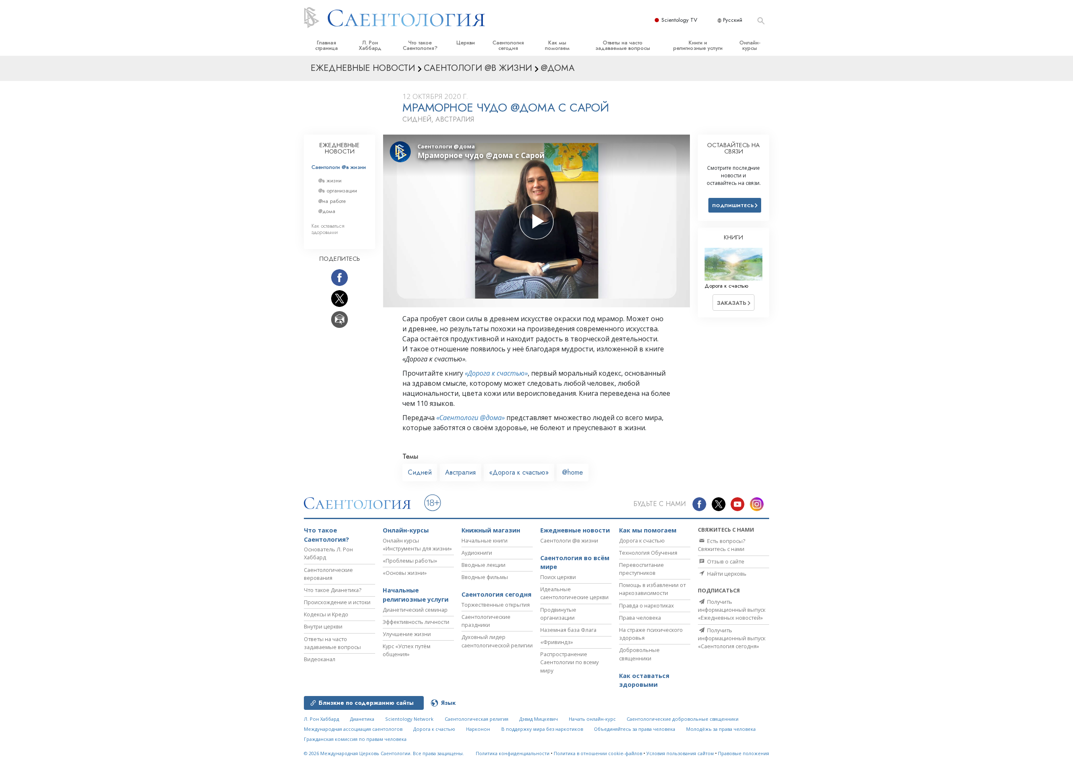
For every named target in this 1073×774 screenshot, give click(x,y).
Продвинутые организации (558, 613)
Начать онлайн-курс (592, 719)
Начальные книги (484, 540)
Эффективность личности (416, 622)
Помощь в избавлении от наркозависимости (652, 589)
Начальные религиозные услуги (415, 594)
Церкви (465, 43)
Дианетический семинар (415, 609)
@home (572, 472)
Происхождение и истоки (337, 602)
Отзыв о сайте (725, 561)
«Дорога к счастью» (496, 373)
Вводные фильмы (484, 577)
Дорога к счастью (642, 540)
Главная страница (326, 45)
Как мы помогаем (557, 45)
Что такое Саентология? (420, 45)
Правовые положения (743, 753)
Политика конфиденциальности (512, 753)
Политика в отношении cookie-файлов (598, 753)
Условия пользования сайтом (680, 753)
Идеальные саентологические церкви (574, 593)
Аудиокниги (476, 552)
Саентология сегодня (508, 45)
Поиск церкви (558, 577)
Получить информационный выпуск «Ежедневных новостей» (731, 609)
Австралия (460, 472)
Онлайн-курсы (749, 45)
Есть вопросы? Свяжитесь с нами (721, 545)
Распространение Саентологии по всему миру (569, 662)
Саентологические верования (328, 574)
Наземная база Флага (568, 630)
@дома (326, 211)
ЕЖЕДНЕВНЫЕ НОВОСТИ (339, 148)
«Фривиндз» (556, 642)
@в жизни (330, 180)
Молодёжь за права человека (721, 729)
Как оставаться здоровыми (328, 229)
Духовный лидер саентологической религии (497, 641)
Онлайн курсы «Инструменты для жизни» (417, 544)
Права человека (640, 617)
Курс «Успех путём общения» (406, 650)
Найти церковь (726, 573)
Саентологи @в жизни (338, 167)
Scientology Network (409, 719)
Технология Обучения (648, 552)
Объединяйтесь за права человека (634, 729)
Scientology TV (679, 20)
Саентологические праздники (486, 621)
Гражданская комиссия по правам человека (355, 739)
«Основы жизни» (405, 573)
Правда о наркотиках (646, 605)
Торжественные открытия (495, 604)
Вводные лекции (483, 565)
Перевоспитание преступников (641, 569)
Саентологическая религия (476, 719)
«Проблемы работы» (410, 560)
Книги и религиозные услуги (698, 45)
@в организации (337, 191)
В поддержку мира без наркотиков (542, 729)
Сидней (420, 472)
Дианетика (362, 719)
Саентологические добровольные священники (683, 719)
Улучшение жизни (407, 634)
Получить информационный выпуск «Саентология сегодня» (731, 638)
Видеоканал (319, 659)
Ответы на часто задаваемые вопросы (622, 45)
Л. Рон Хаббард (370, 45)
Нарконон (478, 729)
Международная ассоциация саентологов (353, 729)
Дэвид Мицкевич (538, 719)
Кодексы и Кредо (326, 614)
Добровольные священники (639, 654)
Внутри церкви (323, 626)
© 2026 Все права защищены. (384, 753)
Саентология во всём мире (574, 562)
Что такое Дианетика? (332, 590)
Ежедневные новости (575, 530)
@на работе (332, 201)
